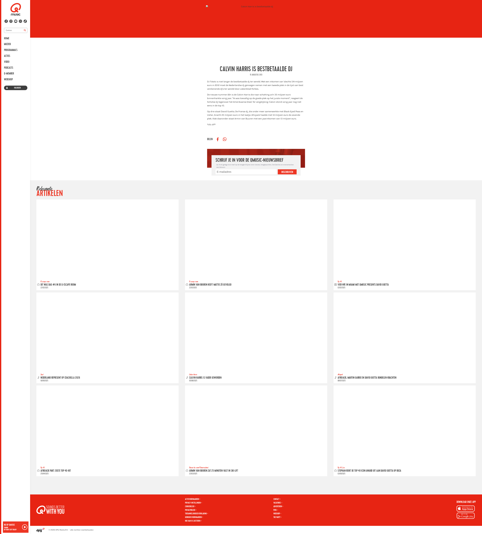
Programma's (10, 50)
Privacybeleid (190, 510)
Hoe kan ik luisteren (192, 520)
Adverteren (277, 506)
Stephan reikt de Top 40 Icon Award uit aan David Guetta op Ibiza (369, 471)
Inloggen (17, 87)
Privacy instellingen (193, 502)
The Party (276, 517)
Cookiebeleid (189, 506)
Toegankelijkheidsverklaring (196, 513)
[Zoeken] (25, 30)
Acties (7, 56)
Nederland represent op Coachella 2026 (60, 378)
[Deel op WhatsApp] (225, 139)
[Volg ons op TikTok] (25, 21)
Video (6, 62)
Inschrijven (287, 172)
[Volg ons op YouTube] (15, 21)
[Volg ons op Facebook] (6, 21)
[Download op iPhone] (466, 509)
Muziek (7, 44)
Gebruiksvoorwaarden (193, 517)
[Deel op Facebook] (218, 139)
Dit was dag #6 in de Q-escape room (58, 285)
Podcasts (8, 68)
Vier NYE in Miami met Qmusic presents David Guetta (363, 285)
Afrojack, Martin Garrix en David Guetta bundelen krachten (367, 378)
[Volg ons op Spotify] (20, 21)
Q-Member (9, 73)
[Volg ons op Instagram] (11, 21)
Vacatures (277, 502)
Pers (275, 510)
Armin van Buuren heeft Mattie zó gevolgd (210, 285)
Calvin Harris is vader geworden (205, 378)
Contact (276, 499)
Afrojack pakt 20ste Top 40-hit (56, 471)
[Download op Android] (466, 516)
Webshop (8, 79)
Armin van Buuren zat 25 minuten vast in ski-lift (213, 471)
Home (6, 38)
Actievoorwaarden (192, 499)
